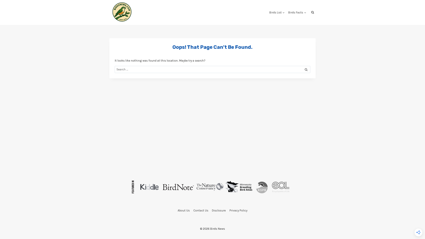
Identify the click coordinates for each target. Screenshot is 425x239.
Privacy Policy (238, 210)
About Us (184, 210)
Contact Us (200, 210)
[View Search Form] (313, 12)
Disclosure (219, 210)
